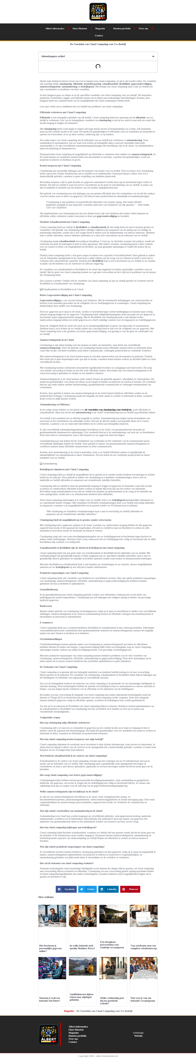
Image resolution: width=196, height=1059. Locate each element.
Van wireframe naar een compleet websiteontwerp (144, 947)
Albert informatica (54, 28)
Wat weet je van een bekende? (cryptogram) (143, 999)
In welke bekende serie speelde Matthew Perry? (82, 947)
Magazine (100, 28)
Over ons (143, 28)
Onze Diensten (80, 28)
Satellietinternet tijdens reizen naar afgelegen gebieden (81, 997)
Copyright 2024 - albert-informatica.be (98, 1056)
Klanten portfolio (122, 28)
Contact (99, 35)
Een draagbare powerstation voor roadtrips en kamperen (112, 945)
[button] (153, 56)
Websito (138, 1036)
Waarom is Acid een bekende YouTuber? (49, 999)
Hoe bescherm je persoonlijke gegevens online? (50, 948)
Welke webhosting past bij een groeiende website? (112, 1001)
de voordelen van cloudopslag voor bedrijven (108, 409)
